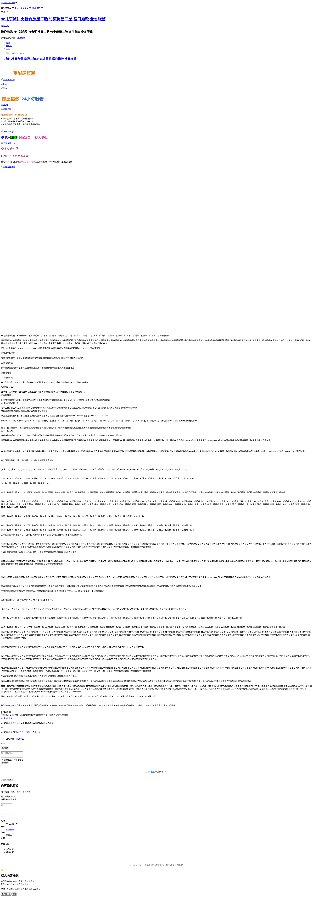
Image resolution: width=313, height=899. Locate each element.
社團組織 (21, 38)
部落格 (9, 46)
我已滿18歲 (6, 894)
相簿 (8, 43)
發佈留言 (5, 763)
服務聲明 (180, 865)
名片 (8, 49)
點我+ (24, 137)
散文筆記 (20, 739)
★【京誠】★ (7, 718)
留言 (28, 732)
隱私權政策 (170, 865)
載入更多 (5, 748)
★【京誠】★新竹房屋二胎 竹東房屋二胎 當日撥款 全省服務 (53, 19)
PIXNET (138, 865)
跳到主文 (5, 26)
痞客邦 (22, 732)
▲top (3, 743)
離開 (14, 894)
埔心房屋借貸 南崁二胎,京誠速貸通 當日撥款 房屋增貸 (41, 58)
